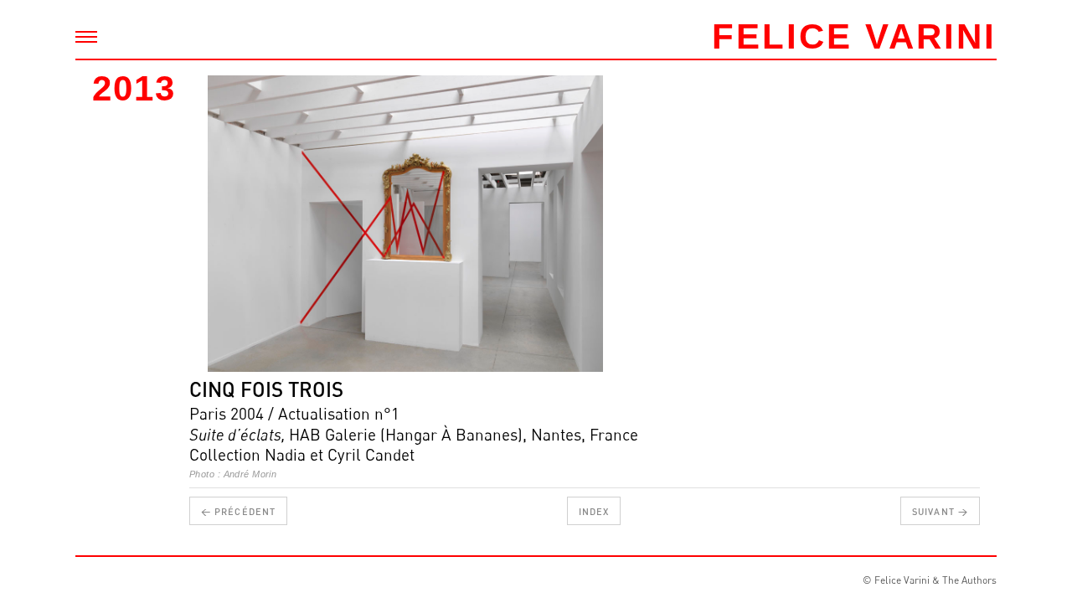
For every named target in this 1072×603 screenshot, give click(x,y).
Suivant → (940, 511)
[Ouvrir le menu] (86, 37)
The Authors (969, 580)
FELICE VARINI (854, 36)
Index (594, 511)
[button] (227, 223)
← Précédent (238, 511)
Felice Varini (902, 580)
